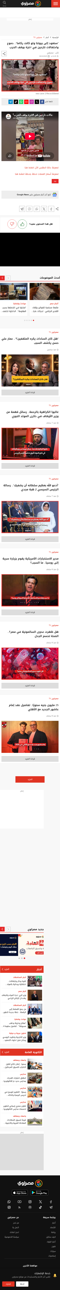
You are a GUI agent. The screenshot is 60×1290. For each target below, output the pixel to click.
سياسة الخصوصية (12, 1237)
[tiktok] (40, 1207)
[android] (39, 1192)
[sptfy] (30, 1207)
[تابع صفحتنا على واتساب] (21, 102)
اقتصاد (53, 1227)
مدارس (23, 1074)
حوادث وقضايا (20, 1019)
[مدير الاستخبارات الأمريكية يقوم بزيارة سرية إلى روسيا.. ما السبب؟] (30, 591)
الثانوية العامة (33, 1052)
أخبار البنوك (51, 1242)
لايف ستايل (51, 1237)
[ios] (20, 1192)
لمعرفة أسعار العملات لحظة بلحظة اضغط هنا (37, 174)
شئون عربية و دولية (17, 1033)
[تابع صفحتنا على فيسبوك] (42, 102)
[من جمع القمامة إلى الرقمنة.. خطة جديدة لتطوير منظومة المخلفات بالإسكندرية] (35, 1009)
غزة (55, 181)
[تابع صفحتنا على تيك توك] (16, 102)
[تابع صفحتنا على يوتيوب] (26, 102)
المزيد (30, 779)
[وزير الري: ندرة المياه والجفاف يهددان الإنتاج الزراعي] (35, 995)
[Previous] (8, 278)
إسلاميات (52, 1256)
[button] (55, 3)
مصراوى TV (37, 37)
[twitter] (40, 1202)
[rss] (19, 1207)
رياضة (53, 1232)
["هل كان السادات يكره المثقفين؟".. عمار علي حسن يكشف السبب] (30, 371)
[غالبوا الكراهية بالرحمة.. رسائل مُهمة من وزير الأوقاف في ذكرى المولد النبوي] (30, 445)
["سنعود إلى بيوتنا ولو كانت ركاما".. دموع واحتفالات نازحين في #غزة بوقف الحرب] (51, 209)
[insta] (30, 1202)
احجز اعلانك (14, 1232)
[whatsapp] (9, 1202)
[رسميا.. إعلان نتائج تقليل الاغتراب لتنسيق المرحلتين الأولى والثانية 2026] (35, 1064)
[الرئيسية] (31, 4)
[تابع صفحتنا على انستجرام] (31, 102)
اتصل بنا (15, 1227)
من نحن (16, 1223)
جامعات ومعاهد (19, 1060)
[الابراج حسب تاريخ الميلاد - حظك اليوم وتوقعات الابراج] (22, 945)
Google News (23, 194)
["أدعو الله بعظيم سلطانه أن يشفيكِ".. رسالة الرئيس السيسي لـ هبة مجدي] (30, 518)
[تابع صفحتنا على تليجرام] (10, 102)
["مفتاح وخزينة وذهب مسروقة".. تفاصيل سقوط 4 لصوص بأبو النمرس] (35, 1023)
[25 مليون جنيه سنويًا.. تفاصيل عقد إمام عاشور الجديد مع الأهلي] (30, 738)
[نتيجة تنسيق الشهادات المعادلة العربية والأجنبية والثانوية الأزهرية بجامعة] (35, 1120)
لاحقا (22, 1284)
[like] (22, 224)
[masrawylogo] (30, 1183)
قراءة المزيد (30, 392)
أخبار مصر (22, 991)
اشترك (8, 1284)
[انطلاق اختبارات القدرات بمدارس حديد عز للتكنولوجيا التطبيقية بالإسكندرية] (35, 1078)
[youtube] (19, 1202)
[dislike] (12, 224)
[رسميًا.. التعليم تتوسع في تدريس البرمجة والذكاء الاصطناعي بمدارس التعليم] (35, 1092)
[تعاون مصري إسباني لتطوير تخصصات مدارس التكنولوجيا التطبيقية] (35, 1106)
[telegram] (51, 1207)
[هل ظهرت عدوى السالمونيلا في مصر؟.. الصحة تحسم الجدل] (30, 664)
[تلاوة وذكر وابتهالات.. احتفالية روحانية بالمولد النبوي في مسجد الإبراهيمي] (35, 981)
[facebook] (51, 1202)
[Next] (2, 278)
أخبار (47, 37)
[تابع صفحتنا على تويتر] (37, 102)
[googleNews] (9, 1207)
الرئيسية (55, 37)
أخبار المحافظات (19, 977)
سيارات (53, 1251)
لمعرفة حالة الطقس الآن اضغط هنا (42, 167)
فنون (54, 1246)
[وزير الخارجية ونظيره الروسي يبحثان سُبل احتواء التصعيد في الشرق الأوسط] (35, 1037)
